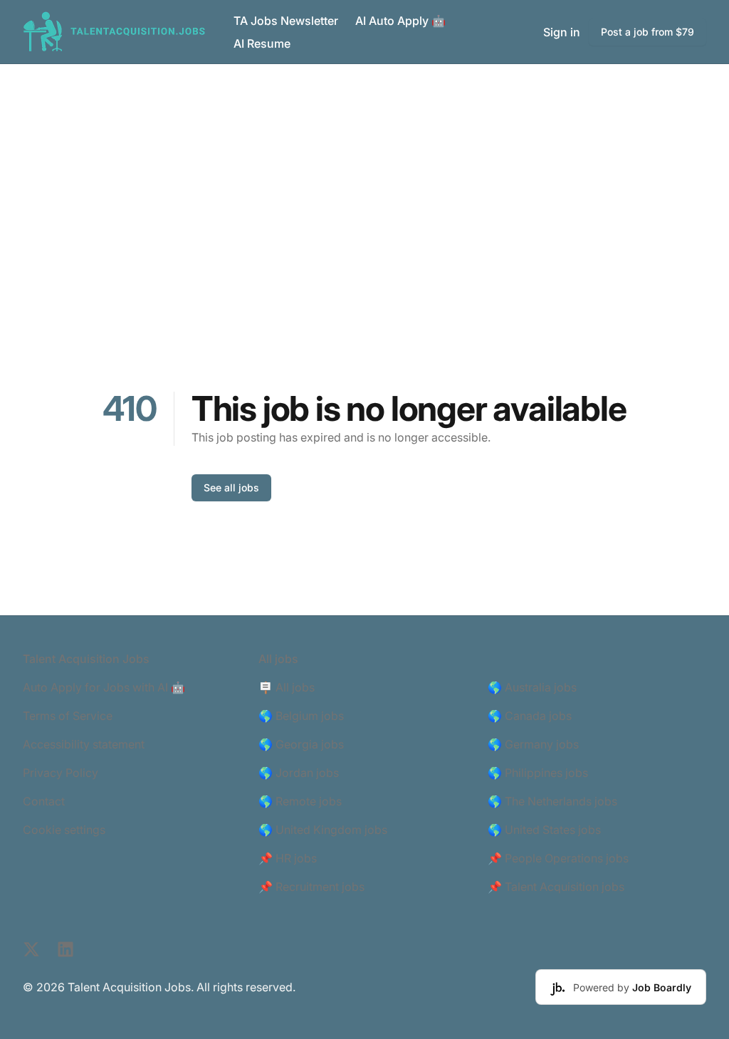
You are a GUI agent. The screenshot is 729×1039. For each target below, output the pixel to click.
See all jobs (231, 487)
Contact (44, 801)
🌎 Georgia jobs (301, 744)
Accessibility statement (84, 744)
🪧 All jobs (286, 687)
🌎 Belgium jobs (301, 716)
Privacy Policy (60, 773)
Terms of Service (67, 716)
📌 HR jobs (287, 858)
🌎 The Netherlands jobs (552, 801)
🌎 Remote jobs (300, 801)
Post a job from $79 (647, 32)
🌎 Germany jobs (533, 744)
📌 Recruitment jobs (311, 886)
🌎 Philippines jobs (538, 773)
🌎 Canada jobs (530, 716)
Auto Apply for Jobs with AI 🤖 (104, 687)
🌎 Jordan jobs (298, 773)
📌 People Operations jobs (558, 858)
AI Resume (262, 43)
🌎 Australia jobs (532, 687)
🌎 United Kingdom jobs (322, 830)
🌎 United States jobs (544, 830)
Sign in (561, 32)
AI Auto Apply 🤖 (400, 21)
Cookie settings (64, 830)
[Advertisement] (364, 171)
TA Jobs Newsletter (286, 21)
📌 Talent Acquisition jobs (556, 886)
